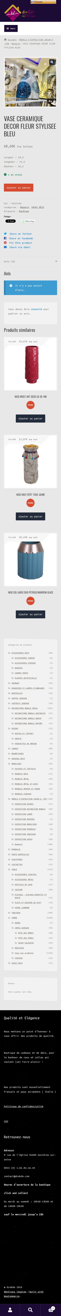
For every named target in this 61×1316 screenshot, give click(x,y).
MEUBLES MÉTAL (22, 779)
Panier (47, 1307)
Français (38, 2)
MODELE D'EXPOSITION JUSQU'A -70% (29, 799)
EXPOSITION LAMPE (23, 814)
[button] (52, 62)
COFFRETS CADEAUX (20, 703)
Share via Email (20, 247)
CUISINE (19, 890)
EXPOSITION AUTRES (24, 804)
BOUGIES (19, 668)
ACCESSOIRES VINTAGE (25, 663)
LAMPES (15, 748)
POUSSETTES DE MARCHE (26, 744)
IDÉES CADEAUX (22, 928)
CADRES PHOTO (21, 673)
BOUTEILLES (17, 693)
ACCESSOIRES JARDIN (25, 658)
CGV (6, 1121)
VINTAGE (19, 958)
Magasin (16, 43)
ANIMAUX (15, 683)
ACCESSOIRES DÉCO (20, 653)
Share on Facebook (21, 238)
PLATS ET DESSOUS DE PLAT (28, 903)
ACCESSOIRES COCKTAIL (26, 874)
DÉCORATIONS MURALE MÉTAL (25, 708)
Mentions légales (15, 1291)
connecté (36, 309)
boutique (24, 211)
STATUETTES (17, 864)
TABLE (14, 869)
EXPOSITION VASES (23, 839)
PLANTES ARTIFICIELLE (26, 678)
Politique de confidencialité (23, 1106)
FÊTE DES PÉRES (25, 938)
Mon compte (10, 1310)
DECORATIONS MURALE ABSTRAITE (30, 713)
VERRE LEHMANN (22, 908)
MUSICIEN (19, 948)
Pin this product (20, 242)
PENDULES (16, 849)
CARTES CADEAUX (19, 698)
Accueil (12, 39)
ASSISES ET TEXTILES (25, 769)
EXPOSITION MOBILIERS (26, 824)
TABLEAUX (16, 913)
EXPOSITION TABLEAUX (25, 834)
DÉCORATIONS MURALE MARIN (28, 718)
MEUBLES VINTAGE (23, 794)
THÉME (14, 918)
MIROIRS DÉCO (18, 759)
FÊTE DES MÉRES (25, 933)
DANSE (17, 923)
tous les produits (24, 953)
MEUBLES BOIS (21, 774)
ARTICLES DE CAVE (23, 884)
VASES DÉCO (37, 207)
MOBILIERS (16, 764)
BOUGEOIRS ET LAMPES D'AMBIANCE (28, 688)
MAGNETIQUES (18, 753)
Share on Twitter (21, 233)
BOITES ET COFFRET (24, 733)
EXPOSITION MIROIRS (25, 819)
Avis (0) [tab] (9, 261)
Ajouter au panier (19, 187)
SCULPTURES (17, 859)
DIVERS (15, 728)
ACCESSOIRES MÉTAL (24, 879)
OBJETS (18, 738)
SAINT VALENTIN (25, 943)
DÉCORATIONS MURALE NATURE (28, 723)
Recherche (30, 1310)
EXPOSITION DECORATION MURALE (30, 809)
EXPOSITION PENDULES (25, 829)
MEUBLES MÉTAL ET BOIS (26, 784)
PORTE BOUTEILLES (20, 854)
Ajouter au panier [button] (31, 418)
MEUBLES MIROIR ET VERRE (27, 789)
